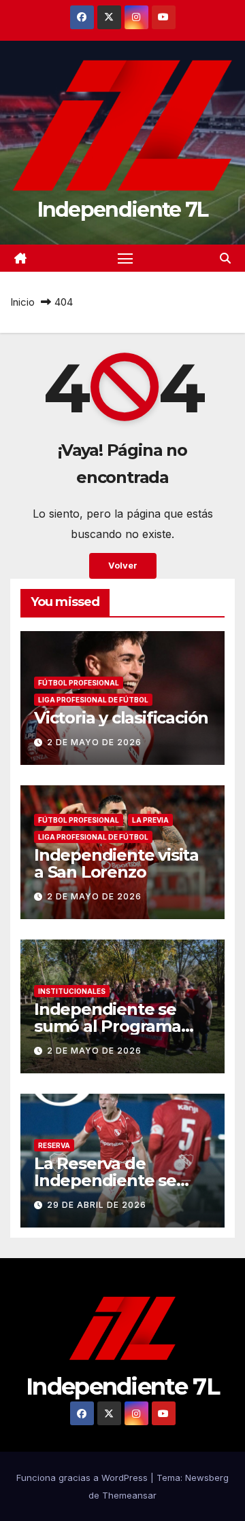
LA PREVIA (150, 820)
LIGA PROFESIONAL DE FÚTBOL (93, 700)
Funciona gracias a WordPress (83, 1477)
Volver (122, 565)
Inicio (22, 302)
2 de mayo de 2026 (94, 742)
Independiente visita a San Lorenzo (116, 863)
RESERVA (54, 1145)
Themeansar (129, 1495)
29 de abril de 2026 (96, 1205)
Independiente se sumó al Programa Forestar (107, 1026)
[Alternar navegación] (125, 258)
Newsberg (207, 1477)
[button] (225, 258)
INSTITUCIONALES (71, 991)
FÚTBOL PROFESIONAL (78, 683)
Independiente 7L (122, 209)
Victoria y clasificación (121, 718)
